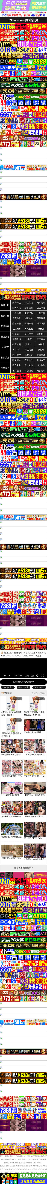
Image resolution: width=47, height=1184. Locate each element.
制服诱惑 (41, 360)
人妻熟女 (16, 318)
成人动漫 (41, 308)
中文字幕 (29, 313)
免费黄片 (41, 355)
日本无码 (41, 302)
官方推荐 (5, 337)
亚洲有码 (16, 308)
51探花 (41, 344)
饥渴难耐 (29, 323)
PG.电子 (39, 687)
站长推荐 (5, 326)
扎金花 (29, 339)
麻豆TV (28, 344)
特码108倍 (23, 687)
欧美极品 (29, 308)
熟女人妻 (29, 355)
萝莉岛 (41, 350)
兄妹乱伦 (29, 365)
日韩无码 (41, 371)
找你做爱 (41, 323)
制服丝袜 (29, 318)
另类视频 (41, 318)
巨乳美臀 (41, 313)
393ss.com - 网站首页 (23, 20)
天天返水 (41, 339)
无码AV (5, 347)
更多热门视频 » (38, 693)
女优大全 (29, 350)
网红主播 (29, 302)
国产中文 (16, 365)
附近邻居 (16, 323)
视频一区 (5, 305)
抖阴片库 (5, 357)
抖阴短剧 (29, 371)
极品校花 (16, 371)
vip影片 (7, 687)
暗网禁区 (16, 360)
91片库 (16, 350)
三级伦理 (16, 313)
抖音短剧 (16, 344)
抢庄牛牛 (29, 334)
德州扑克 (41, 334)
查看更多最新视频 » (23, 868)
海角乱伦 (29, 360)
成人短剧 (41, 365)
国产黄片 (16, 355)
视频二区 (5, 316)
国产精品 (16, 302)
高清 (27, 676)
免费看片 (5, 368)
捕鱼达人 (16, 334)
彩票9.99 (17, 339)
